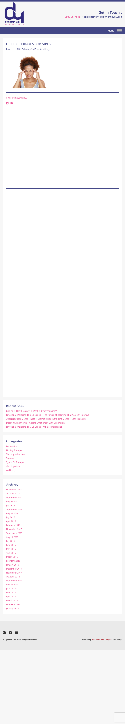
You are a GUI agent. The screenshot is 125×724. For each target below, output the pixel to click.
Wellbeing (11, 470)
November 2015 (14, 529)
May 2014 (11, 592)
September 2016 (14, 509)
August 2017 (12, 501)
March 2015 (12, 556)
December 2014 (14, 568)
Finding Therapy (14, 450)
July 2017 (10, 505)
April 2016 (11, 521)
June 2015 (11, 544)
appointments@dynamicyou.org (103, 16)
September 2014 (14, 580)
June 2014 (11, 588)
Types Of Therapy (15, 462)
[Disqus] (62, 146)
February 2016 (13, 525)
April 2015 (11, 552)
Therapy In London (15, 454)
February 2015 (13, 560)
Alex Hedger (46, 49)
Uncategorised (13, 466)
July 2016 (10, 517)
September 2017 (14, 497)
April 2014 (11, 596)
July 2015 (10, 541)
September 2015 (14, 533)
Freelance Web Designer (102, 639)
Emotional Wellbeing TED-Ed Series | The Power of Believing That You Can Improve (47, 414)
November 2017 (14, 489)
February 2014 (13, 604)
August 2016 (12, 513)
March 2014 (12, 600)
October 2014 (13, 576)
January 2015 (12, 564)
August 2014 (12, 584)
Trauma (10, 458)
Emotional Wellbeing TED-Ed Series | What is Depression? (34, 426)
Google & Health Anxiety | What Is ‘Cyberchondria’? (31, 410)
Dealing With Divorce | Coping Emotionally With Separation (35, 422)
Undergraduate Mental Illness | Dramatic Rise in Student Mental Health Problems (46, 418)
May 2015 (11, 548)
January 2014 (12, 608)
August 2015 (12, 537)
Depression (11, 446)
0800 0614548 (72, 16)
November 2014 (14, 572)
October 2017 (13, 493)
